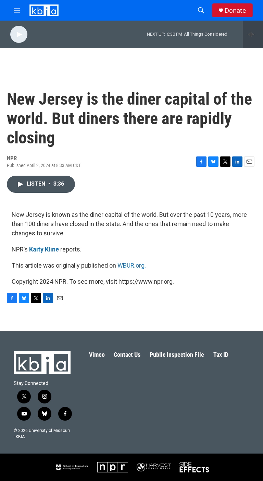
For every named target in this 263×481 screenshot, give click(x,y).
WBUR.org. (131, 265)
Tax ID (220, 354)
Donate (235, 10)
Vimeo (97, 354)
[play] (18, 34)
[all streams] (253, 34)
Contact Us (127, 354)
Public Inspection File (177, 354)
